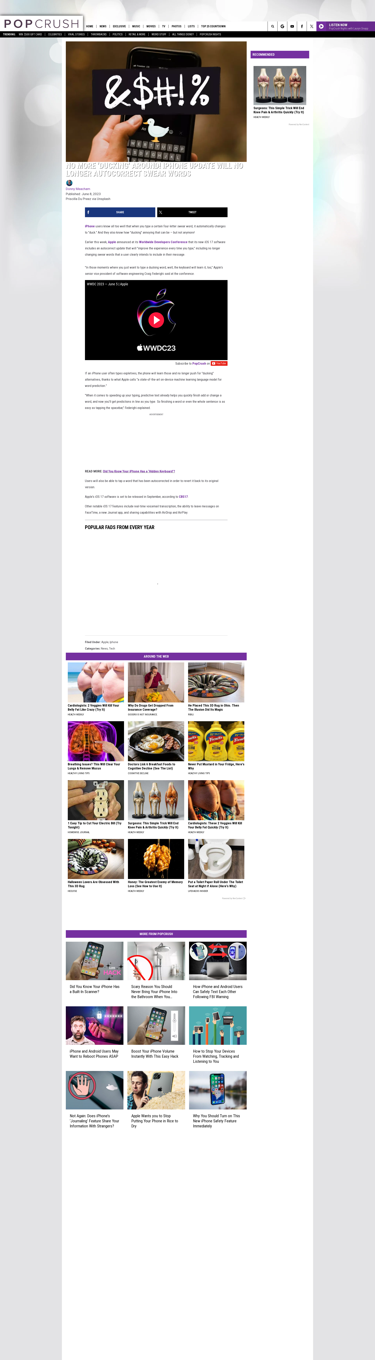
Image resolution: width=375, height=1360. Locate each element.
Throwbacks (99, 34)
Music (136, 26)
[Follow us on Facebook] (302, 26)
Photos (176, 26)
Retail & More (137, 34)
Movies (151, 26)
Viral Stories (76, 34)
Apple (112, 242)
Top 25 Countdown (213, 26)
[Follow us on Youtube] (292, 26)
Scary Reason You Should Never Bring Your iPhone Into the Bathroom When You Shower (154, 991)
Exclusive (119, 26)
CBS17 (183, 497)
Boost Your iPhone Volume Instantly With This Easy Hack (154, 1053)
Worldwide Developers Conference (163, 242)
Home (89, 26)
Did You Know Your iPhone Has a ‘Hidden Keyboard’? (139, 471)
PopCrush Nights (210, 34)
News (103, 26)
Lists (191, 26)
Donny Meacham (78, 189)
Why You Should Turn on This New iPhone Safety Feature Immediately (216, 1120)
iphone (114, 642)
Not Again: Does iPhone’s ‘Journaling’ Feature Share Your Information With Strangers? (94, 1120)
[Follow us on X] (311, 26)
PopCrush (199, 363)
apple (105, 642)
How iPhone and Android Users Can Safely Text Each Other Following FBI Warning (218, 991)
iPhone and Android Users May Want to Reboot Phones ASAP (94, 1053)
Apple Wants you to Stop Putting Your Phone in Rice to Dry (154, 1120)
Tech (112, 648)
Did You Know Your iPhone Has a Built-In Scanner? (95, 989)
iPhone (90, 226)
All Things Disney (183, 34)
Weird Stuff (159, 34)
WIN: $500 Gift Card (30, 34)
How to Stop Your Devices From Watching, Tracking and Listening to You (216, 1056)
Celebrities (55, 34)
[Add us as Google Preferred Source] (282, 26)
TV (163, 26)
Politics (118, 34)
